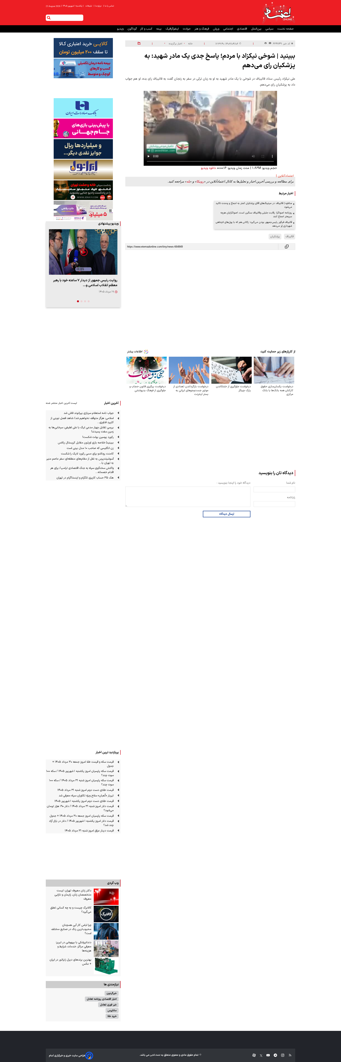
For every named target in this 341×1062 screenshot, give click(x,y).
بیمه (159, 29)
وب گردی (113, 883)
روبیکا (200, 181)
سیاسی (269, 29)
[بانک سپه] (83, 149)
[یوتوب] (266, 1056)
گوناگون (132, 29)
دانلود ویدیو (208, 168)
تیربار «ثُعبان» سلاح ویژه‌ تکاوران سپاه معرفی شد (86, 796)
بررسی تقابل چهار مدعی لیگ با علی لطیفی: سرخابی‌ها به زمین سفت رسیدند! (81, 429)
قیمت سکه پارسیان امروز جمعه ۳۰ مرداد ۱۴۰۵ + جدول (82, 816)
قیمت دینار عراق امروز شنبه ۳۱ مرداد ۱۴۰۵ (89, 831)
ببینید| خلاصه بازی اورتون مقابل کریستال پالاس (86, 443)
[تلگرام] (273, 1056)
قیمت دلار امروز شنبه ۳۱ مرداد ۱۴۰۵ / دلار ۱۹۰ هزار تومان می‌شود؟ (80, 808)
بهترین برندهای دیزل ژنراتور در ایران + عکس (70, 962)
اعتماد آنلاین (154, 1055)
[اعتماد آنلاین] (278, 13)
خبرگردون (112, 993)
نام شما (290, 483)
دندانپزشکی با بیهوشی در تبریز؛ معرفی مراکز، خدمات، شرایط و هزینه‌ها (73, 946)
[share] (139, 43)
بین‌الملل (256, 29)
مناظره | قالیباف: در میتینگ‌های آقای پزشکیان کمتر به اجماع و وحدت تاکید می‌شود (254, 205)
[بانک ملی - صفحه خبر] (83, 48)
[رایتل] (83, 128)
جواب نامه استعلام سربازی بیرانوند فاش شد (89, 413)
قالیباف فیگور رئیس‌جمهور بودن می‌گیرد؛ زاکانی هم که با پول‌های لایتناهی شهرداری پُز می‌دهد (254, 224)
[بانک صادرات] (83, 108)
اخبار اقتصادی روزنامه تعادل (102, 999)
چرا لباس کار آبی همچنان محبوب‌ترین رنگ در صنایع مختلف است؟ (71, 929)
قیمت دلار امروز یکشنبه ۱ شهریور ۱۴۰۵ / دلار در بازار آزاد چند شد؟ (81, 823)
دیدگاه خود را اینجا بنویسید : (233, 483)
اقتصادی (242, 29)
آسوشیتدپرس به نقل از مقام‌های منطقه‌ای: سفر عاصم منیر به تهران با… (80, 461)
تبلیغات (89, 6)
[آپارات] (252, 1056)
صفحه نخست (285, 29)
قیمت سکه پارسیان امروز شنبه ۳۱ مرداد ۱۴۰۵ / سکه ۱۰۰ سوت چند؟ (81, 782)
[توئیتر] (259, 1056)
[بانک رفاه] (83, 211)
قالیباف (290, 237)
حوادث (187, 29)
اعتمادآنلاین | (285, 176)
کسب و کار (146, 29)
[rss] (288, 1056)
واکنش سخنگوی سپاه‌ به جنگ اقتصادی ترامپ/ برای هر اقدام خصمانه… (82, 470)
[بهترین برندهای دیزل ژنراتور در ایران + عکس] (106, 966)
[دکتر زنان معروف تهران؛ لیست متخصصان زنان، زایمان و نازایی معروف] (106, 897)
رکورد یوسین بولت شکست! (98, 437)
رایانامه (291, 497)
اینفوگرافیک (173, 29)
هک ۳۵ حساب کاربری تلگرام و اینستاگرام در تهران (85, 478)
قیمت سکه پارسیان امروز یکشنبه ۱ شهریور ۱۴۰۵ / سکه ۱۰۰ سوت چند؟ (80, 773)
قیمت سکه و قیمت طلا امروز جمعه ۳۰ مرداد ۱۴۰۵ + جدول (83, 764)
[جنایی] (83, 190)
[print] (265, 43)
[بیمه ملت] (83, 68)
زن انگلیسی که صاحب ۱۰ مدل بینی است (90, 448)
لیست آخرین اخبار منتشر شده (61, 403)
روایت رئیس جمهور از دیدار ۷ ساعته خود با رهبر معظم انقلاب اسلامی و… (85, 283)
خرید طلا (112, 1016)
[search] (49, 18)
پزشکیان (275, 237)
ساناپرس (112, 1010)
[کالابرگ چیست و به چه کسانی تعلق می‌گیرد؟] (106, 914)
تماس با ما (108, 6)
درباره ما (98, 6)
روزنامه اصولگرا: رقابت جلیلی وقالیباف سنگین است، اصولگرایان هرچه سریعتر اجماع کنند (256, 214)
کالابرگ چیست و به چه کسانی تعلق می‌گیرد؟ (70, 910)
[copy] (286, 246)
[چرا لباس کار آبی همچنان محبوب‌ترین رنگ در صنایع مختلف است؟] (106, 931)
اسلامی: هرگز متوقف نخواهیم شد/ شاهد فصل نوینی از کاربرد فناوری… (82, 420)
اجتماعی (228, 29)
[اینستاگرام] (280, 1056)
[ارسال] (269, 44)
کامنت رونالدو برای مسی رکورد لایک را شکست (87, 454)
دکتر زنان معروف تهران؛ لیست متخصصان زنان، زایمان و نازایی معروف (72, 895)
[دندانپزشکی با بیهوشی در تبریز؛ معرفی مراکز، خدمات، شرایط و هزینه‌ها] (106, 948)
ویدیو (120, 29)
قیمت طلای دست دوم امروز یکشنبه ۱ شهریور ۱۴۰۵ (84, 801)
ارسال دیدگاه (226, 514)
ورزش (216, 29)
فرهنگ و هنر (202, 29)
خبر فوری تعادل (108, 1005)
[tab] (89, 301)
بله (188, 181)
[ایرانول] (83, 170)
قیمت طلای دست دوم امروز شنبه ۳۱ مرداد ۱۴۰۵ (85, 790)
